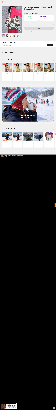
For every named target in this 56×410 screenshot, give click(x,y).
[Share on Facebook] (27, 32)
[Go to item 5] (17, 36)
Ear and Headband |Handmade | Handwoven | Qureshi (38, 143)
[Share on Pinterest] (30, 32)
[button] (50, 45)
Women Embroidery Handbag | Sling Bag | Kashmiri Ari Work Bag (27, 74)
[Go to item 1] (3, 36)
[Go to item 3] (10, 36)
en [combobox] (15, 42)
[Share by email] (31, 32)
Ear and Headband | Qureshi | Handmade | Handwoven (48, 143)
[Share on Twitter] (28, 32)
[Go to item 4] (14, 36)
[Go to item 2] (7, 36)
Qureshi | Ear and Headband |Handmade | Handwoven (17, 143)
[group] (28, 104)
